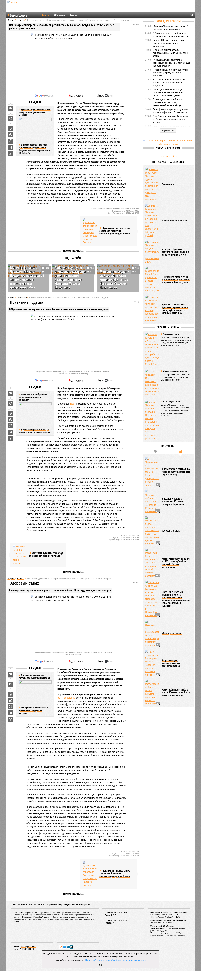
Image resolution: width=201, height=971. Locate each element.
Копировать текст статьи (10, 153)
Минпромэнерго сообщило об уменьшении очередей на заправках (33, 710)
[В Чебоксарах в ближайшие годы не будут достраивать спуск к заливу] (152, 472)
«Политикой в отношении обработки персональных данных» (115, 959)
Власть (45, 15)
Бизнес (73, 15)
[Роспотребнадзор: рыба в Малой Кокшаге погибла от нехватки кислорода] (152, 692)
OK (100, 965)
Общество (59, 15)
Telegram (64, 947)
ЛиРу (71, 947)
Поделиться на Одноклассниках (10, 128)
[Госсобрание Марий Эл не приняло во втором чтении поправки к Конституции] (152, 279)
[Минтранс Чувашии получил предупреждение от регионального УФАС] (152, 251)
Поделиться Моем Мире (10, 118)
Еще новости (168, 130)
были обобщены (66, 697)
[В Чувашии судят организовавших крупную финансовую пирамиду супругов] (152, 633)
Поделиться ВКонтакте (10, 108)
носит (72, 403)
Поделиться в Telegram (10, 147)
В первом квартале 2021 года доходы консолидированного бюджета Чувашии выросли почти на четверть (35, 149)
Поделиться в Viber (10, 141)
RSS (60, 947)
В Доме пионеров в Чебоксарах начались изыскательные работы (34, 431)
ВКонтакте (68, 947)
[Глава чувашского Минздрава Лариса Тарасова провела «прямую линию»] (152, 663)
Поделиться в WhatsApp (10, 134)
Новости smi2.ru (168, 156)
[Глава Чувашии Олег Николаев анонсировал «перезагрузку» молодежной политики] (152, 383)
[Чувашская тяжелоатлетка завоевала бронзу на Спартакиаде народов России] (90, 231)
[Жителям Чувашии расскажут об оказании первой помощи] (20, 555)
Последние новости (168, 21)
